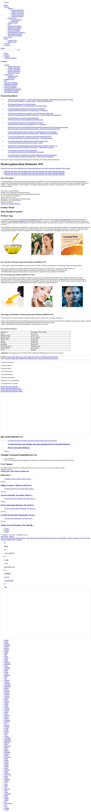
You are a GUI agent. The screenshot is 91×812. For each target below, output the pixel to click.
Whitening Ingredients (14, 29)
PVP (9, 24)
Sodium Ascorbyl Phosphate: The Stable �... (17, 525)
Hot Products (4, 536)
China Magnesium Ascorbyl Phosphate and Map (39, 538)
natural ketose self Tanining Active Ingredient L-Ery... (23, 124)
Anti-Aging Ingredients (14, 26)
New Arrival (7, 37)
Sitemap (11, 536)
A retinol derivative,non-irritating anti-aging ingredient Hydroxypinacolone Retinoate (39, 444)
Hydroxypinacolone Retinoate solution (11, 391)
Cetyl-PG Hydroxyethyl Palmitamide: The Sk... (18, 515)
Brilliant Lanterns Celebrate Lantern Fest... (16, 485)
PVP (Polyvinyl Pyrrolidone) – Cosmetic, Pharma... (22, 101)
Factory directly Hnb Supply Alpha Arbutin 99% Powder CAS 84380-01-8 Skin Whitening (32, 357)
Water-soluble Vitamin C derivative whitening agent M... (24, 133)
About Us (7, 43)
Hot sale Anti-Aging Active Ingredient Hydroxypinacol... (24, 129)
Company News (12, 40)
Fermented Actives (16, 19)
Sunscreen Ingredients (14, 31)
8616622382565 (9, 580)
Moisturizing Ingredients (15, 27)
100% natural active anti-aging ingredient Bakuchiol (22, 119)
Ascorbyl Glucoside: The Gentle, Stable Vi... (17, 495)
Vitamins (10, 8)
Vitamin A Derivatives (17, 10)
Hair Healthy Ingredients (15, 35)
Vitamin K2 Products (17, 16)
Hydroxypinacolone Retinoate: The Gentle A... (17, 505)
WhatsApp (17, 203)
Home (6, 5)
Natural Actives (12, 18)
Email (12, 203)
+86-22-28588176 (9, 553)
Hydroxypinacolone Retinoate (45, 156)
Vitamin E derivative (73, 538)
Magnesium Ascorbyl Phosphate (49, 133)
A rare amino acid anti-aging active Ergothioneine (22, 152)
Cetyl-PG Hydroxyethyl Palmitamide (50, 115)
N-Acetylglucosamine (40, 106)
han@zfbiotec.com (9, 567)
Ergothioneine (40, 152)
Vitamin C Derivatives (17, 13)
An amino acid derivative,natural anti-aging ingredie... (23, 143)
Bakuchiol (40, 119)
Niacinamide (44, 110)
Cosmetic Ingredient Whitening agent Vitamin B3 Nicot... (24, 110)
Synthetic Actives (13, 23)
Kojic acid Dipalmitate (60, 538)
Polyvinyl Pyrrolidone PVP (44, 101)
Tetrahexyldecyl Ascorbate (46, 147)
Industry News (12, 42)
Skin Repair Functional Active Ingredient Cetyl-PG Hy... (24, 115)
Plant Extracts (15, 21)
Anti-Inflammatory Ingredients (16, 32)
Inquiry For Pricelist (6, 469)
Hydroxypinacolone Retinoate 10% (50, 129)
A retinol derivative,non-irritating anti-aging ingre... (22, 156)
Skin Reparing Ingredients (15, 34)
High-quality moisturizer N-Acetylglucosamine (21, 106)
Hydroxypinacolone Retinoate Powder (11, 389)
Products (6, 7)
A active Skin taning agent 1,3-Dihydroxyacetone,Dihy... (24, 138)
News (6, 39)
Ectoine (40, 143)
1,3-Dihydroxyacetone (46, 138)
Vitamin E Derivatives (17, 15)
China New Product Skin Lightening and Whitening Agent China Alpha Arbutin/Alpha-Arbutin (31, 358)
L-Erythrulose (42, 124)
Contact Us (7, 45)
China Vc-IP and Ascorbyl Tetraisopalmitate (13, 538)
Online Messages (5, 203)
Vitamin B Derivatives (17, 11)
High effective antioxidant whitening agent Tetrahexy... (23, 147)
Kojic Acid (83, 538)
